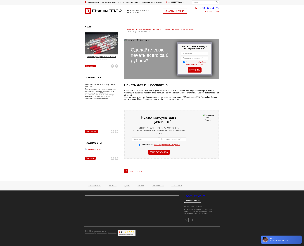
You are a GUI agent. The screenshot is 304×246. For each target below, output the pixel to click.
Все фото (90, 158)
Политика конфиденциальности (96, 233)
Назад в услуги (135, 171)
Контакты (176, 186)
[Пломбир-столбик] (101, 152)
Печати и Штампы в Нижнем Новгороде (143, 29)
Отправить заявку (159, 152)
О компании (94, 186)
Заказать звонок (212, 12)
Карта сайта (112, 233)
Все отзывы (91, 131)
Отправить (194, 70)
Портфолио (158, 186)
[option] (101, 49)
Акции (141, 186)
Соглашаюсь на (160, 145)
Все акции (90, 66)
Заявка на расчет (176, 11)
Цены (127, 186)
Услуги (112, 186)
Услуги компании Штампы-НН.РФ (179, 29)
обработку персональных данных (167, 145)
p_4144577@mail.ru (176, 2)
